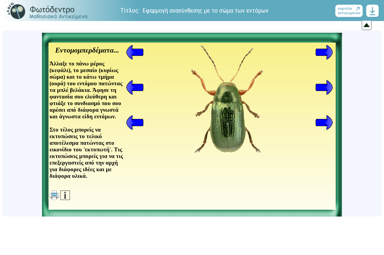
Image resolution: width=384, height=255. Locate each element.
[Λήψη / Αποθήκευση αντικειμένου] (372, 10)
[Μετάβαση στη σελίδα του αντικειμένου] (350, 10)
